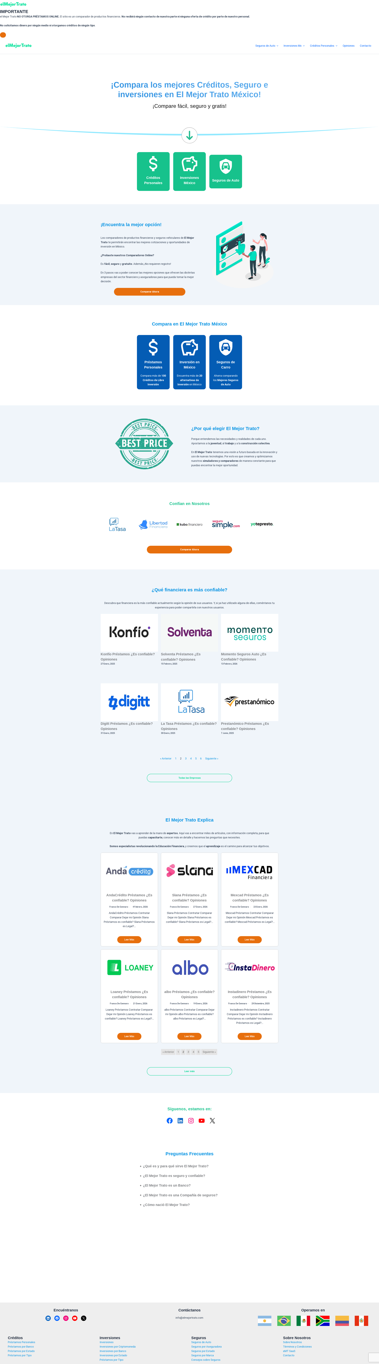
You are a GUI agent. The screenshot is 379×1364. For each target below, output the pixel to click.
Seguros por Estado (203, 1351)
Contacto (288, 1355)
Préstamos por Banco (21, 1346)
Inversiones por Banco (113, 1351)
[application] (276, 46)
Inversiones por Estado (113, 1355)
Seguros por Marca (202, 1355)
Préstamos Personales (21, 1342)
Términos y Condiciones (297, 1346)
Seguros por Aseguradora (206, 1346)
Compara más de (153, 380)
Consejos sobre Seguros (205, 1359)
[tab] (189, 1166)
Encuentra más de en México (189, 380)
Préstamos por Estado (21, 1351)
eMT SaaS (289, 1351)
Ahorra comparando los (225, 380)
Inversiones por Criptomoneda (118, 1346)
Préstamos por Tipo (20, 1355)
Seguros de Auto (225, 180)
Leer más (189, 1071)
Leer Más (129, 939)
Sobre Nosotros (292, 1342)
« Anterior (165, 758)
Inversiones (107, 1342)
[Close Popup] (3, 35)
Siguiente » (211, 758)
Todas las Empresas (189, 777)
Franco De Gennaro (118, 907)
